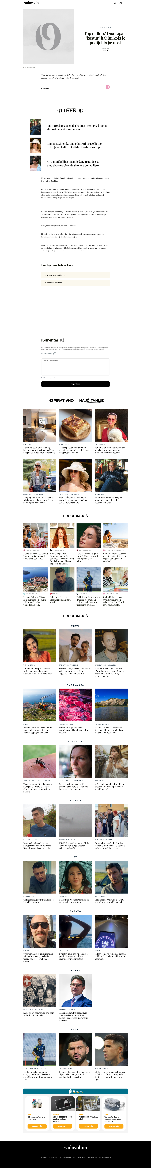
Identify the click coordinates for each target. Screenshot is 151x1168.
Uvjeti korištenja (55, 1157)
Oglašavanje (92, 1157)
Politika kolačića (105, 1157)
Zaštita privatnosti (79, 1157)
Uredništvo (67, 1157)
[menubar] (121, 3)
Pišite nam (43, 1157)
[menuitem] (121, 3)
